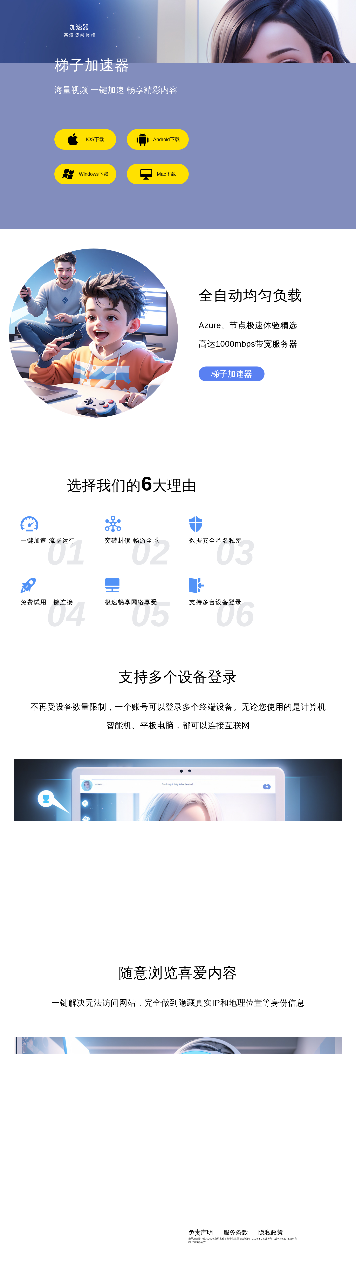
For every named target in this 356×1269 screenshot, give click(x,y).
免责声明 (200, 1232)
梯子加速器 (231, 373)
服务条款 (235, 1232)
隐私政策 (270, 1232)
